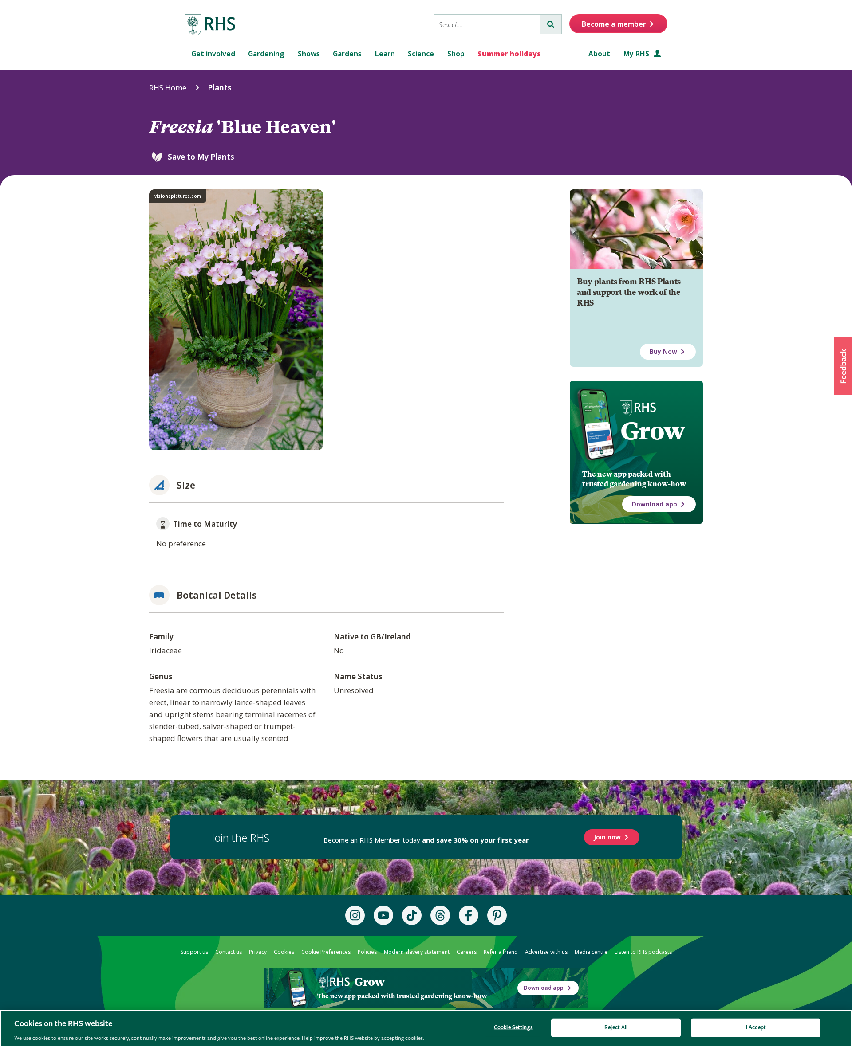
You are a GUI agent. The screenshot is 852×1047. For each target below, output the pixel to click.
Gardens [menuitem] (347, 54)
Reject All (615, 1027)
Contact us (228, 952)
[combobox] (487, 24)
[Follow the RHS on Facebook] (468, 915)
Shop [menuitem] (456, 54)
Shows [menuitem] (309, 54)
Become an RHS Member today (426, 839)
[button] (843, 366)
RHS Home (167, 87)
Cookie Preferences (326, 952)
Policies (367, 952)
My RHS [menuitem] (637, 54)
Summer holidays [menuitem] (509, 54)
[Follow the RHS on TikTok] (412, 915)
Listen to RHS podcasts (643, 952)
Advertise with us (546, 952)
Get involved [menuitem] (213, 54)
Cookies (284, 952)
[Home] (210, 25)
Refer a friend (501, 952)
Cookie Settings (513, 1027)
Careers (467, 952)
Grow (652, 431)
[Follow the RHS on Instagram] (355, 915)
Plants (220, 87)
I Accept (756, 1027)
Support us (194, 952)
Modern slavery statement (417, 952)
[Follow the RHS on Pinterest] (497, 915)
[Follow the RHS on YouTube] (383, 915)
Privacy (258, 952)
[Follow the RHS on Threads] (440, 915)
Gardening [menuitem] (266, 54)
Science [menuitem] (421, 54)
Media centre (591, 952)
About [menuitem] (599, 54)
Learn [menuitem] (385, 54)
